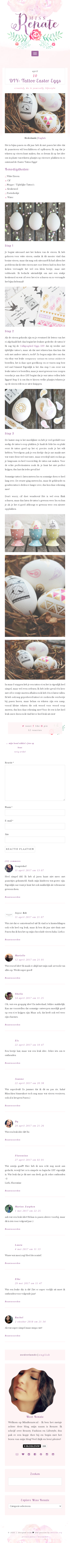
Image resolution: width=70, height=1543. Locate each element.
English (42, 138)
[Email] (17, 1454)
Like (37, 726)
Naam (8, 807)
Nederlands (28, 1355)
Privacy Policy (29, 1537)
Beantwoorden (13, 897)
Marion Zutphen (25, 1206)
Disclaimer (43, 1537)
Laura (18, 1245)
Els (17, 1040)
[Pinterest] (41, 1454)
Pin (46, 726)
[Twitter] (29, 1454)
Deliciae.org (56, 1532)
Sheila (19, 994)
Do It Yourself (34, 88)
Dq (16, 1121)
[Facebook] (35, 1454)
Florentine (21, 1155)
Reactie (9, 762)
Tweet (28, 726)
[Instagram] (47, 1454)
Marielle (20, 955)
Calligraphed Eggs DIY (32, 346)
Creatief (19, 88)
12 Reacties (35, 730)
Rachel (19, 1317)
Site (7, 834)
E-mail (9, 821)
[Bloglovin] (23, 1454)
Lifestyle (50, 88)
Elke (18, 1279)
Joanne (19, 1079)
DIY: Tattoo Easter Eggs (35, 81)
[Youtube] (53, 1454)
